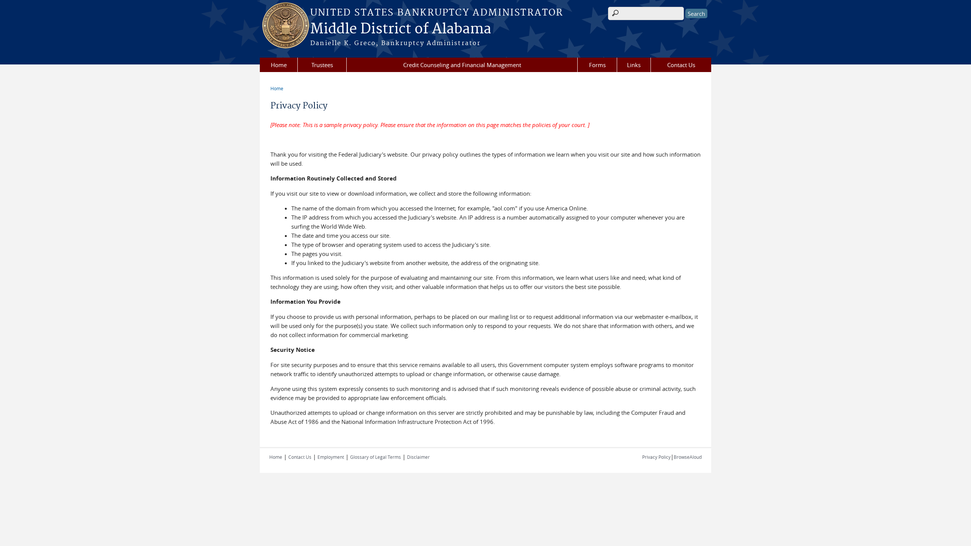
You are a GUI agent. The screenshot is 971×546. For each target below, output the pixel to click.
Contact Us (681, 65)
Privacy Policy (656, 457)
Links (634, 65)
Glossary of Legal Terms (375, 457)
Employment (330, 457)
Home (279, 65)
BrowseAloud (688, 457)
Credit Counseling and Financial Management (462, 65)
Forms (597, 65)
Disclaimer (418, 457)
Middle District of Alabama (400, 29)
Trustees (322, 65)
